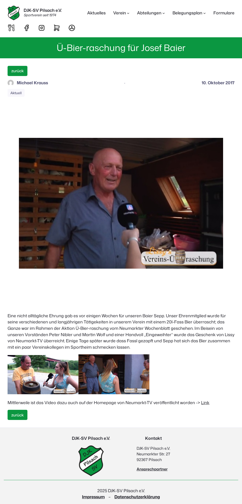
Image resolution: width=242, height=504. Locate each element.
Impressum (93, 497)
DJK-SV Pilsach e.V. (43, 10)
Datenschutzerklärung (137, 497)
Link (205, 403)
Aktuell (16, 92)
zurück (17, 70)
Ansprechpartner (152, 469)
